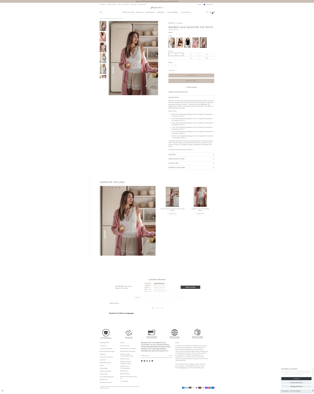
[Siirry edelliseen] (209, 267)
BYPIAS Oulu (124, 371)
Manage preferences (296, 386)
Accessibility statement (107, 376)
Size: (170, 51)
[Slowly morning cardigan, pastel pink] (172, 197)
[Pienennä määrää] (174, 65)
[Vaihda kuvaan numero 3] (103, 47)
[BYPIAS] (157, 8)
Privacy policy (285, 391)
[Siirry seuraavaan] (212, 267)
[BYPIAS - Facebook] (142, 361)
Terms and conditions (106, 357)
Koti (101, 18)
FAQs (101, 365)
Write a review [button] (190, 287)
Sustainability (104, 368)
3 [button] (157, 308)
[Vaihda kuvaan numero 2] (103, 37)
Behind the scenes (105, 382)
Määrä (170, 62)
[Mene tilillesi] (210, 12)
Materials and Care (105, 362)
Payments (103, 360)
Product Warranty (105, 371)
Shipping (102, 354)
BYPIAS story (104, 379)
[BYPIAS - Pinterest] (145, 361)
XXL (207, 58)
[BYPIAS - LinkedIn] (152, 361)
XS (176, 54)
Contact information (106, 348)
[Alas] (103, 79)
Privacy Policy (104, 374)
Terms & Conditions (295, 391)
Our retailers (124, 381)
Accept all (296, 378)
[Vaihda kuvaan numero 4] (103, 58)
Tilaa (170, 355)
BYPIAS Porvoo (125, 359)
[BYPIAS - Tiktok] (150, 361)
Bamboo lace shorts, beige (200, 208)
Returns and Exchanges (107, 351)
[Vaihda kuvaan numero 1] (103, 26)
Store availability (191, 80)
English (199, 4)
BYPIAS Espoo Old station (128, 348)
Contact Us (103, 345)
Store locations (125, 345)
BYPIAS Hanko (124, 374)
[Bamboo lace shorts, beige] (200, 197)
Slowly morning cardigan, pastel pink (172, 208)
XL (191, 58)
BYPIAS (176, 29)
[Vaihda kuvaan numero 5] (103, 69)
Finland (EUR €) (209, 4)
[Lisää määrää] (170, 65)
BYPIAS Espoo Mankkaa (127, 351)
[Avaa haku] (100, 12)
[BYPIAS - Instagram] (147, 361)
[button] (172, 23)
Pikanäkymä (172, 213)
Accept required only (296, 382)
